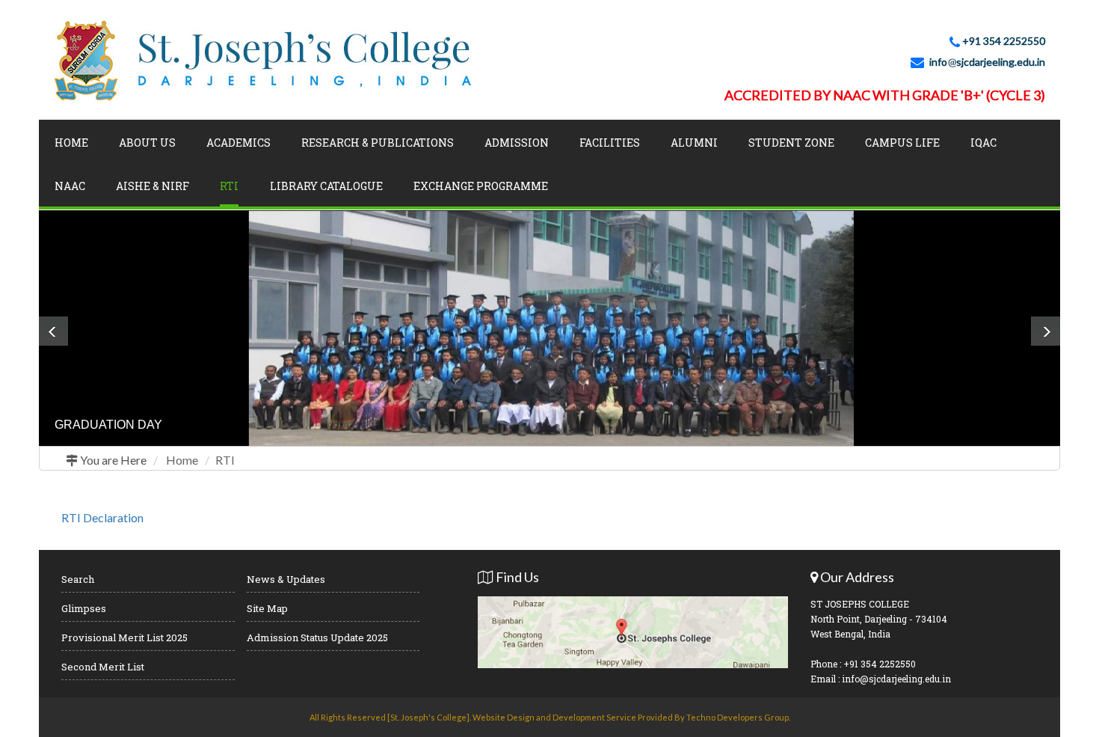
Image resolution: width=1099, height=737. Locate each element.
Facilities (609, 142)
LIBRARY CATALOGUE (326, 186)
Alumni (694, 142)
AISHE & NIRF (152, 186)
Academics (238, 142)
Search (77, 579)
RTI (225, 460)
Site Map (267, 608)
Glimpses (83, 608)
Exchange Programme (480, 186)
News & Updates (286, 579)
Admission (516, 142)
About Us (147, 142)
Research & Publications (377, 142)
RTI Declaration (102, 517)
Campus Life (902, 142)
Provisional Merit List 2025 (124, 637)
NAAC (70, 186)
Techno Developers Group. (738, 717)
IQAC (983, 142)
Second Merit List (102, 666)
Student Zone (791, 142)
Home (71, 142)
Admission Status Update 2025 (317, 637)
